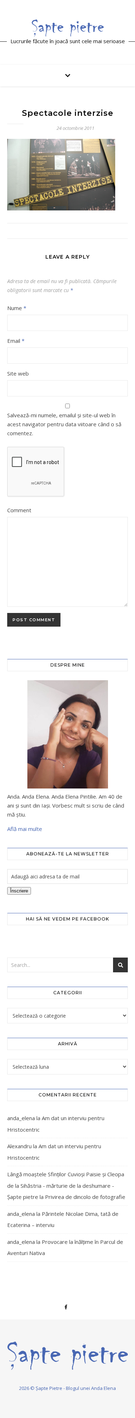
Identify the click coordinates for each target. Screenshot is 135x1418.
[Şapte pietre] (68, 27)
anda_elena (21, 1118)
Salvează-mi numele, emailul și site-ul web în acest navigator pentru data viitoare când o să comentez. (64, 424)
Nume (16, 308)
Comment (19, 510)
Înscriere (19, 891)
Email (15, 340)
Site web (18, 373)
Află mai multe (24, 828)
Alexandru (19, 1146)
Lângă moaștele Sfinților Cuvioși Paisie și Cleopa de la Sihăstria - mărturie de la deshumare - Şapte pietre (65, 1185)
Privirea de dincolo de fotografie (85, 1196)
